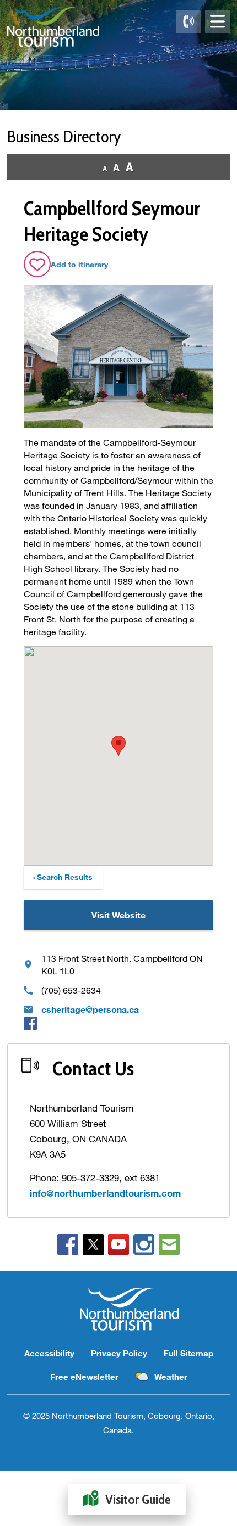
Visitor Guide (138, 1499)
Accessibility (49, 1353)
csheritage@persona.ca (90, 1009)
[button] (118, 745)
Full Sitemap (188, 1353)
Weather (170, 1377)
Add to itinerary (79, 264)
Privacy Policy (119, 1353)
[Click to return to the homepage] (53, 27)
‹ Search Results (63, 877)
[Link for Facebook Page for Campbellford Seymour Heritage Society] (30, 1023)
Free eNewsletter (84, 1377)
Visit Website (118, 915)
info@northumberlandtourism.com (105, 1193)
